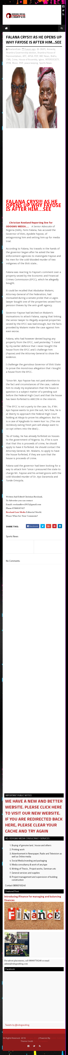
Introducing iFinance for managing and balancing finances (32, 898)
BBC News (44, 56)
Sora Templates (41, 1041)
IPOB (8, 63)
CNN (8, 59)
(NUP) (43, 49)
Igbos (41, 59)
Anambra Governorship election (21, 52)
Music (15, 63)
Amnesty (51, 49)
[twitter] (63, 10)
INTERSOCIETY (52, 59)
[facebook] (63, 6)
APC (25, 56)
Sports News (45, 63)
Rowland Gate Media (16, 512)
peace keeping (31, 63)
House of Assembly (28, 59)
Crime (14, 59)
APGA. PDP (33, 56)
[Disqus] (34, 658)
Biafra (53, 56)
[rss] (63, 14)
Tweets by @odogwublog (17, 1025)
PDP (21, 63)
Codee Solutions (58, 1038)
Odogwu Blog (32, 1038)
